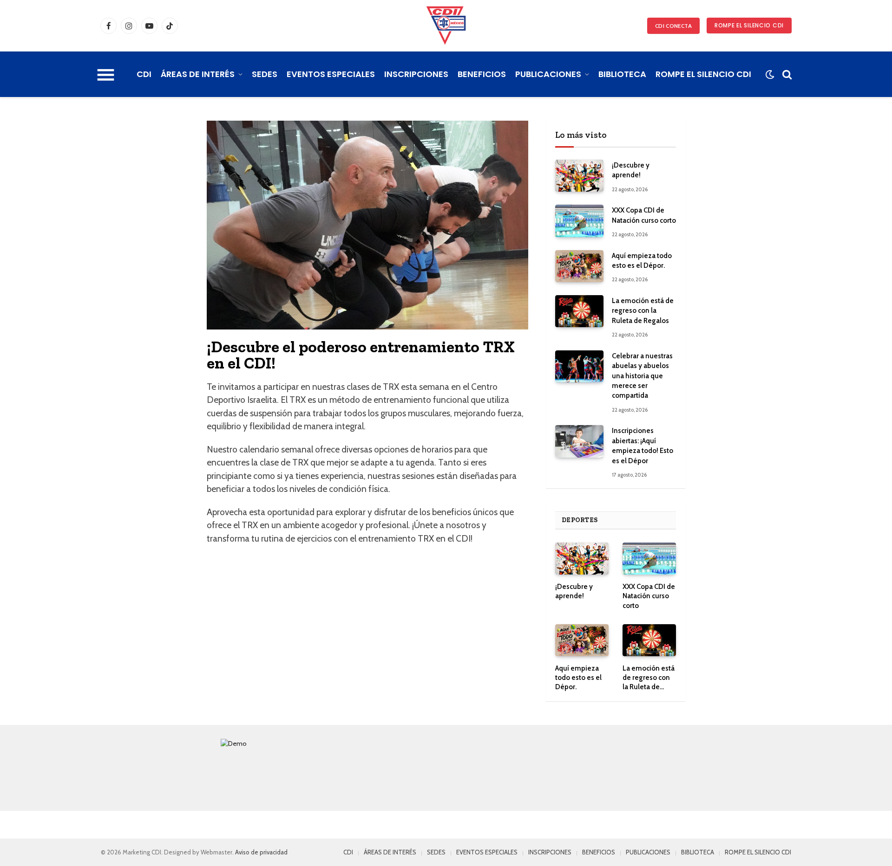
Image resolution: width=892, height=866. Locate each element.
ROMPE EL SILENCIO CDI (749, 25)
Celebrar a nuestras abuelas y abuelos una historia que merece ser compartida (642, 376)
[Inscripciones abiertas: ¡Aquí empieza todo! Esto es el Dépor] (579, 441)
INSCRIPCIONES (416, 74)
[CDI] (446, 25)
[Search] (786, 74)
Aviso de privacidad (261, 852)
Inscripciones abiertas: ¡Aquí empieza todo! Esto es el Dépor (642, 446)
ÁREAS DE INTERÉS (198, 74)
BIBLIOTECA (622, 74)
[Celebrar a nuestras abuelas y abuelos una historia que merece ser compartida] (579, 366)
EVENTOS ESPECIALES (331, 74)
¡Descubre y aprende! (630, 170)
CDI (144, 74)
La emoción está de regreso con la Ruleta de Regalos (643, 311)
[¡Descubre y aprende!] (579, 176)
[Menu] (106, 74)
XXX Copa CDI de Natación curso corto (644, 215)
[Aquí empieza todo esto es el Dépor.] (579, 266)
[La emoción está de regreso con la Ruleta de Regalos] (579, 311)
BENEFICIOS (482, 74)
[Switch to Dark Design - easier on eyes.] (769, 74)
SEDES (264, 74)
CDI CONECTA (673, 25)
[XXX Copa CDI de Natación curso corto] (579, 221)
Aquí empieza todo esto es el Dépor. (642, 261)
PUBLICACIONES (548, 74)
